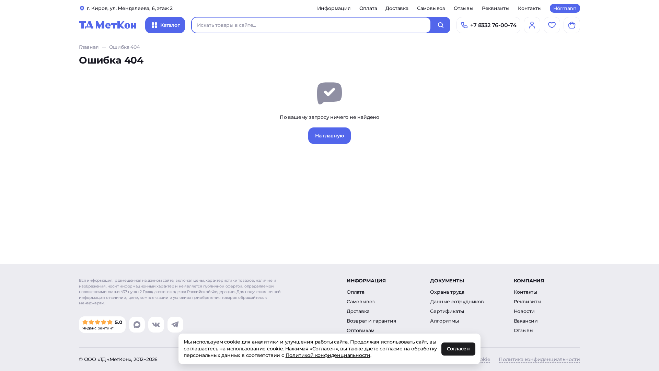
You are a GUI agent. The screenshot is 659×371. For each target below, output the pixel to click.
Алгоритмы (444, 321)
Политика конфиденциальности (539, 359)
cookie (232, 342)
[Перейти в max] (137, 325)
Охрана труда (447, 292)
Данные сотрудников (457, 302)
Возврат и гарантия (371, 321)
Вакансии (526, 321)
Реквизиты (495, 8)
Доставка (396, 8)
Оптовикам (360, 330)
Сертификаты (447, 311)
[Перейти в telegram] (175, 325)
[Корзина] (572, 25)
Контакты (529, 8)
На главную (329, 136)
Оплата (368, 8)
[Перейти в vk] (156, 325)
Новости (524, 311)
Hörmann (565, 8)
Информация (334, 8)
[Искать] (440, 25)
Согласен (458, 349)
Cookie (482, 359)
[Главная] (108, 25)
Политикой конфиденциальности (328, 355)
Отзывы (463, 8)
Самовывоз (431, 8)
